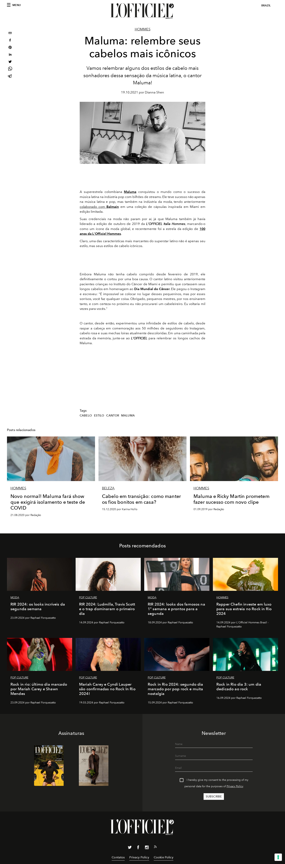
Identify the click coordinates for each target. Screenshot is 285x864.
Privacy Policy (235, 786)
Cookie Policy (163, 857)
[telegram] (10, 76)
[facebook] (10, 40)
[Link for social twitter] (130, 848)
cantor (112, 415)
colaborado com (99, 207)
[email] (10, 33)
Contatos (118, 857)
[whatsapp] (10, 69)
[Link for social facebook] (138, 848)
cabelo (86, 415)
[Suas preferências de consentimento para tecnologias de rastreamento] (278, 857)
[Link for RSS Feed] (155, 847)
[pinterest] (10, 47)
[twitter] (10, 62)
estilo (99, 415)
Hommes (142, 29)
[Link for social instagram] (147, 848)
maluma (128, 415)
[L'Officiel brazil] (142, 11)
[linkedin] (10, 55)
